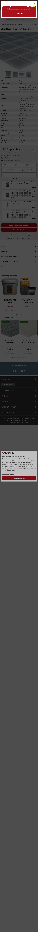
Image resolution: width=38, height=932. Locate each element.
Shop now (20, 13)
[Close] (35, 3)
